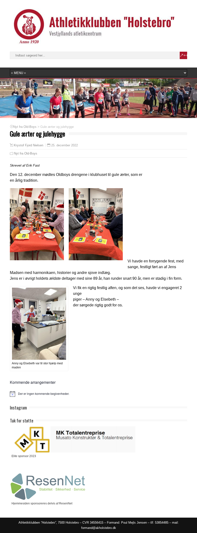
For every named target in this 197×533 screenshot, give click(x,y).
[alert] (98, 394)
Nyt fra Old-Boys (25, 153)
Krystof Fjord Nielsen (28, 145)
